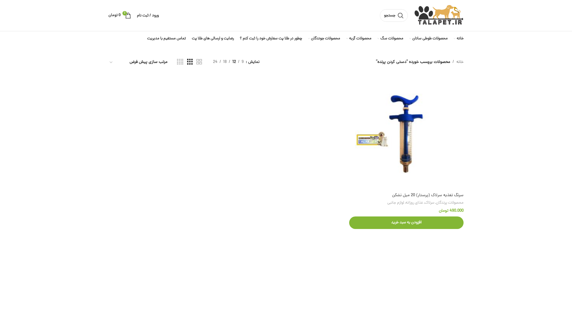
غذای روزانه (414, 203)
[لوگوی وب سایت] (439, 16)
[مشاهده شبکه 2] (199, 62)
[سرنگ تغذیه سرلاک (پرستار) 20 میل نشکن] (406, 132)
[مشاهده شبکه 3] (190, 62)
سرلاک (429, 203)
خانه (460, 62)
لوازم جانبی (395, 203)
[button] (406, 222)
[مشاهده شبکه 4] (180, 62)
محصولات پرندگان (450, 203)
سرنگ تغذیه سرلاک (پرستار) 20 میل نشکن (428, 195)
